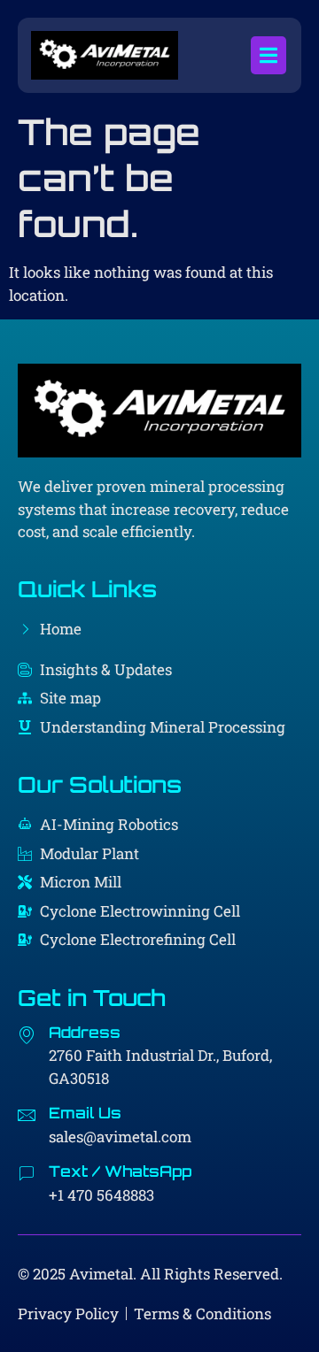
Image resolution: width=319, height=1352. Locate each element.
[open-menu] (268, 55)
